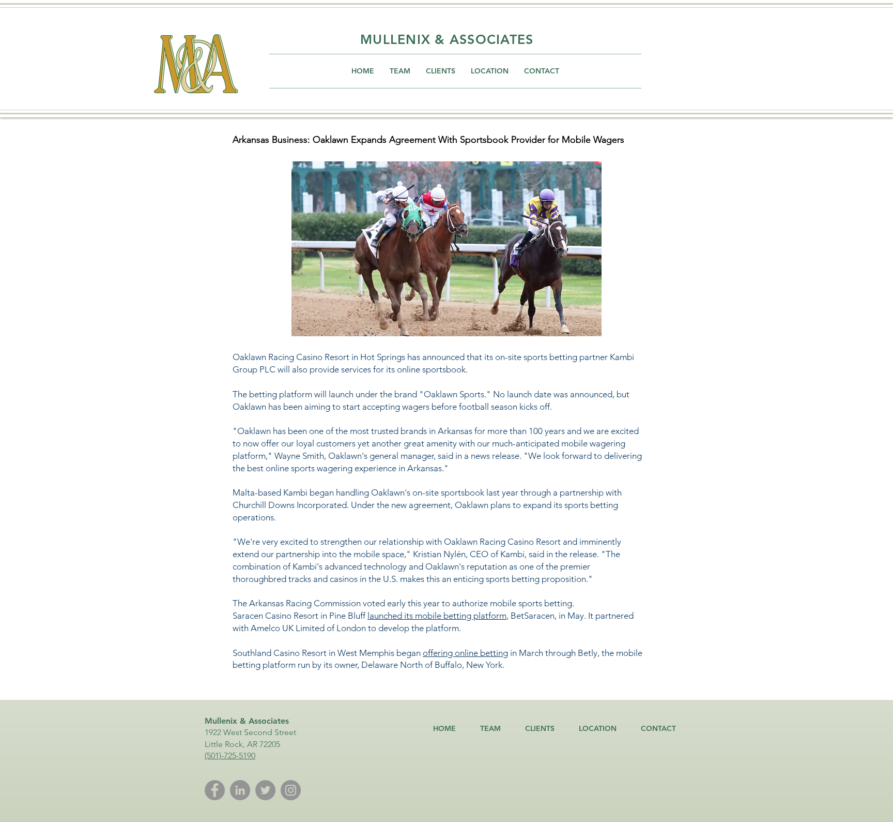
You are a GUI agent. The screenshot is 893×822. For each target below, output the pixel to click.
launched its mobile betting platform (436, 615)
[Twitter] (265, 790)
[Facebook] (215, 790)
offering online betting (465, 653)
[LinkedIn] (240, 790)
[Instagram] (291, 790)
